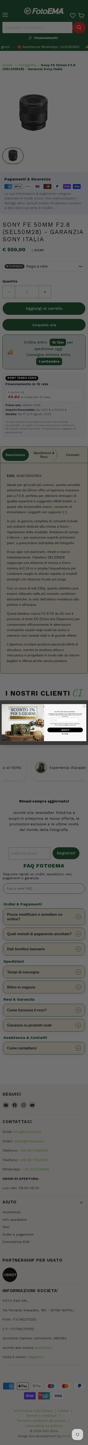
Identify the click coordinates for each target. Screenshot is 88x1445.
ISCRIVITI (65, 730)
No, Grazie (65, 734)
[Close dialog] (84, 706)
